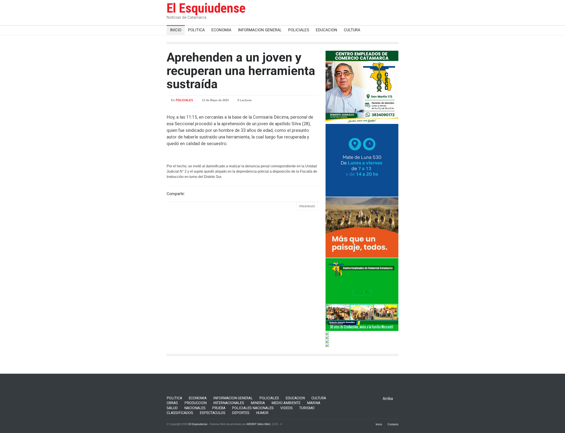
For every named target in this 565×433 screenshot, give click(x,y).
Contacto (393, 424)
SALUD (172, 408)
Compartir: (176, 194)
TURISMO (307, 408)
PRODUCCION (196, 403)
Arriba (388, 398)
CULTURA (318, 398)
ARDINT (258, 424)
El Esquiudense (206, 8)
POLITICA (174, 398)
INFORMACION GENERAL (233, 398)
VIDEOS (286, 408)
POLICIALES (184, 100)
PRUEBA (218, 408)
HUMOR (262, 413)
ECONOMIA (198, 398)
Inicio (379, 424)
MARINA (313, 403)
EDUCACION (295, 398)
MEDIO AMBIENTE (285, 403)
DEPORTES (240, 413)
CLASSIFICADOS (180, 413)
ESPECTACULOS (212, 413)
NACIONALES (194, 408)
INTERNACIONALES (228, 403)
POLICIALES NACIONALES (253, 408)
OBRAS (172, 403)
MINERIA (258, 403)
